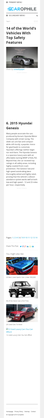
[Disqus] (22, 369)
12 (31, 237)
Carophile (21, 415)
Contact (33, 411)
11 (29, 237)
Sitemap (27, 411)
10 (26, 237)
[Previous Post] (35, 21)
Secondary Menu (16, 15)
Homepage (9, 411)
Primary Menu (15, 2)
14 (36, 237)
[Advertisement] (22, 97)
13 (34, 237)
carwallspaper (19, 69)
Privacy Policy (19, 411)
